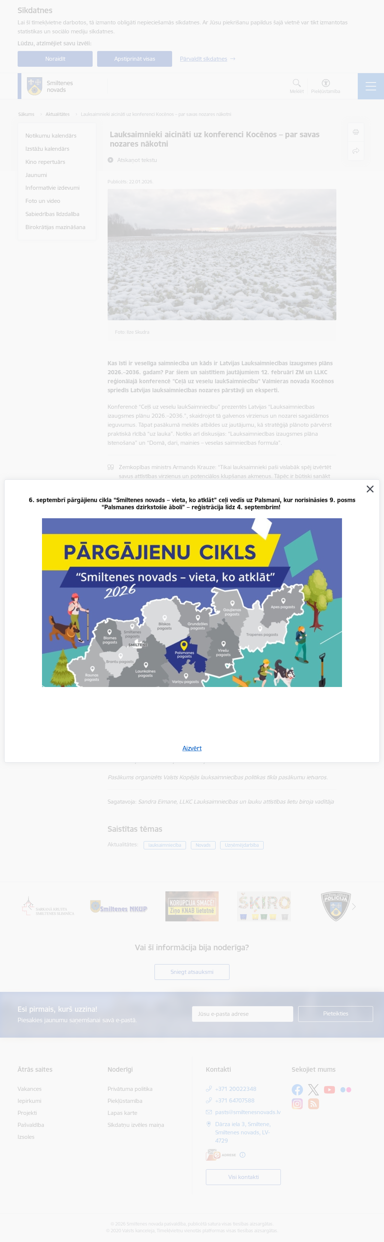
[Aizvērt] (370, 489)
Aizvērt (192, 748)
